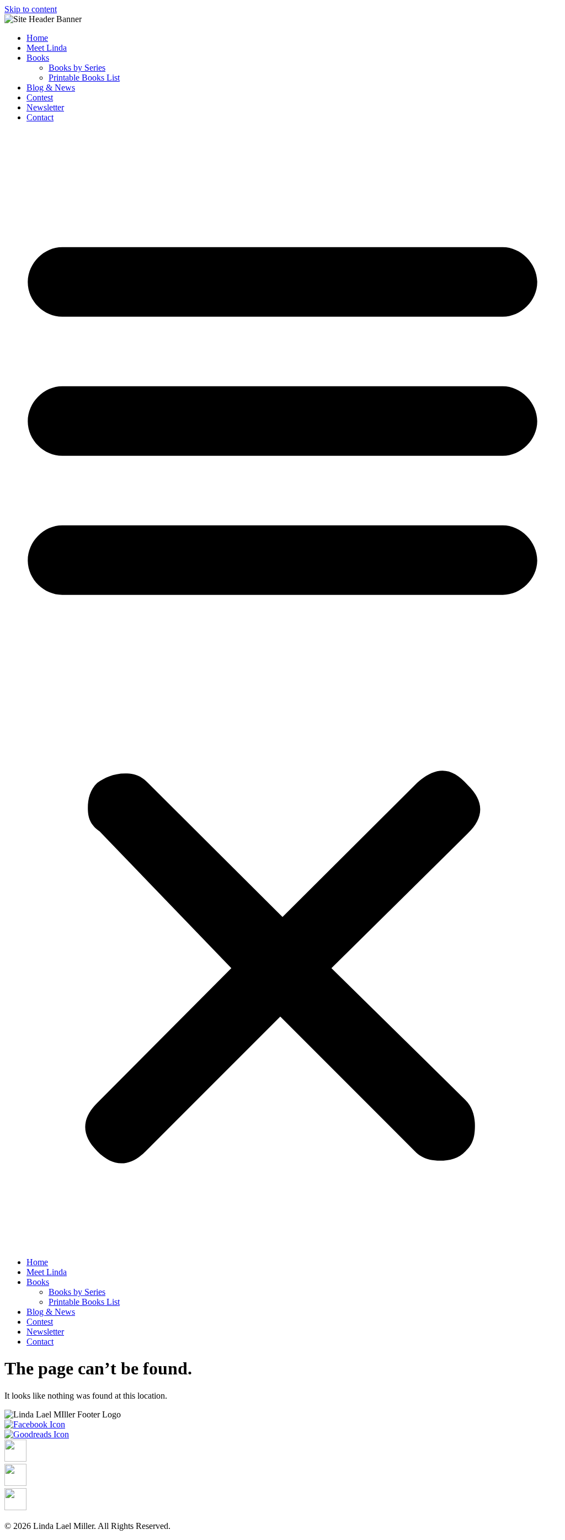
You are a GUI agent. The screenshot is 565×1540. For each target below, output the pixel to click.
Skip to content (30, 9)
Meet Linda (46, 47)
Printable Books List (84, 77)
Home (37, 38)
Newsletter (45, 107)
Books (37, 57)
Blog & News (50, 87)
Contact (40, 117)
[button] (282, 690)
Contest (39, 97)
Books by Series (77, 67)
